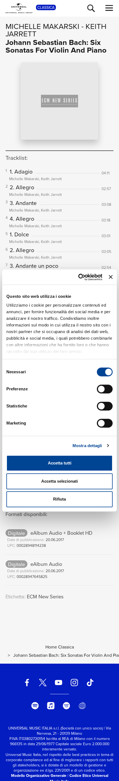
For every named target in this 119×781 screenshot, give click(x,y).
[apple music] (50, 705)
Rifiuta (59, 499)
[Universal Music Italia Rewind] (82, 705)
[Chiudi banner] (111, 277)
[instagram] (74, 682)
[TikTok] (90, 682)
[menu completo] (109, 8)
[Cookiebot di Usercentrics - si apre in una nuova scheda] (78, 277)
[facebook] (27, 682)
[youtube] (58, 682)
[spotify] (35, 705)
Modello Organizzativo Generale (38, 775)
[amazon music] (66, 705)
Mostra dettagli (87, 445)
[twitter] (43, 682)
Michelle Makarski (42, 26)
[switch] (105, 389)
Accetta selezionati (59, 481)
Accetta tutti (59, 463)
